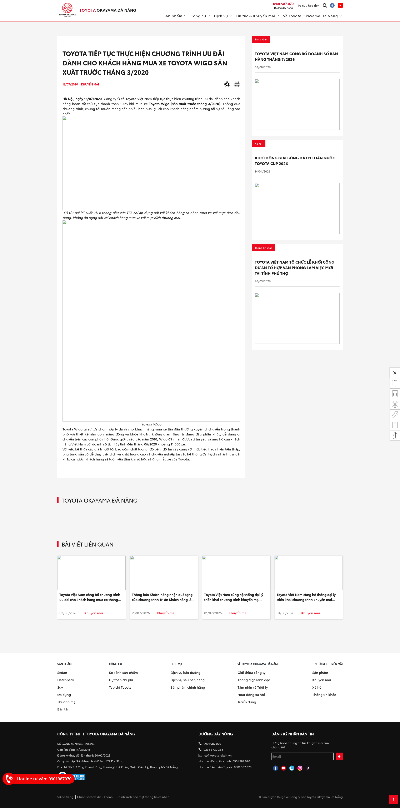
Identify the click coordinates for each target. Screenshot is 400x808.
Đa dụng (64, 694)
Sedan (62, 672)
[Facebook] (228, 84)
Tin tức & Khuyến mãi (255, 15)
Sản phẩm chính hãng (188, 687)
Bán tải (62, 709)
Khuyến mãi (321, 679)
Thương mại (66, 701)
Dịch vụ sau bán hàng (188, 679)
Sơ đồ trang (65, 797)
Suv (60, 687)
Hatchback (65, 679)
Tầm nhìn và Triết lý (253, 687)
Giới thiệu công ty (251, 672)
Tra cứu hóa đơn (309, 5)
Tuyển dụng (247, 701)
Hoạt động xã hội (251, 694)
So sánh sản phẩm (123, 672)
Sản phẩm (173, 15)
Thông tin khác (324, 694)
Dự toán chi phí (121, 679)
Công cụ (198, 15)
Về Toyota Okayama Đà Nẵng (310, 15)
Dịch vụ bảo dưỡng (185, 672)
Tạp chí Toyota (120, 687)
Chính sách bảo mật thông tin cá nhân (142, 797)
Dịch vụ (221, 15)
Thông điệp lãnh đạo (254, 679)
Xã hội (317, 687)
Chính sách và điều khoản (95, 797)
